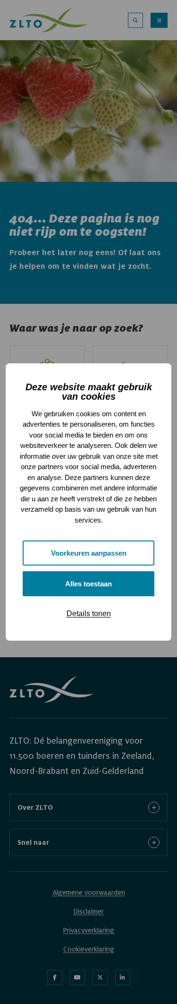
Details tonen (89, 613)
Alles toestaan (88, 584)
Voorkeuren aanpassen (88, 553)
